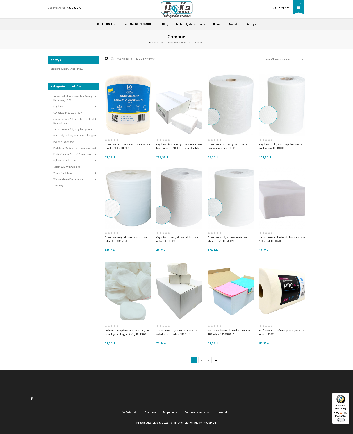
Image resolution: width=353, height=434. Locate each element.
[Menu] (347, 395)
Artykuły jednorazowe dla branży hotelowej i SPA (72, 98)
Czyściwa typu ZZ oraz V (68, 112)
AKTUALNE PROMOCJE (139, 24)
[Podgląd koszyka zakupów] (299, 10)
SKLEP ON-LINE (107, 24)
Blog (165, 24)
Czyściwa (58, 106)
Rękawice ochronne (64, 160)
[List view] (112, 59)
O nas (216, 24)
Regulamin (170, 412)
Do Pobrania (129, 412)
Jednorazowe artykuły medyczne (72, 129)
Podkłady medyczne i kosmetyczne (74, 148)
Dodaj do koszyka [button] (127, 95)
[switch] (341, 420)
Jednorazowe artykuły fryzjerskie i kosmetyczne (73, 121)
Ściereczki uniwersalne (66, 166)
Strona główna (157, 42)
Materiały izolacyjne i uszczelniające (74, 135)
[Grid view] (107, 59)
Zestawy (58, 185)
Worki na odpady (63, 173)
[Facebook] (31, 398)
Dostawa (150, 412)
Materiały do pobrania (190, 24)
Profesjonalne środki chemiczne (72, 154)
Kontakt (233, 24)
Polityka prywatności (197, 412)
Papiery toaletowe (63, 141)
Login (283, 7)
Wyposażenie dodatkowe (68, 179)
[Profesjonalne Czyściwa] (176, 9)
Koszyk (251, 24)
